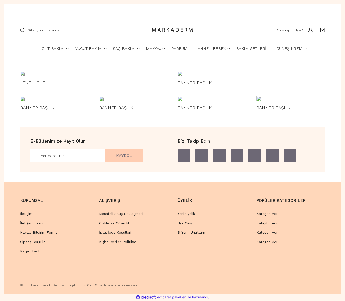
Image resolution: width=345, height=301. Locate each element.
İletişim (26, 214)
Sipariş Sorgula (32, 242)
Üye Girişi (185, 223)
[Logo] (172, 30)
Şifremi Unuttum (191, 232)
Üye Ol (300, 30)
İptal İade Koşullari (115, 232)
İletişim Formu (32, 223)
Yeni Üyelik (186, 214)
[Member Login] (309, 30)
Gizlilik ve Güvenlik (114, 223)
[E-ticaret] (172, 297)
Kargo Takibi (30, 251)
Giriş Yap (283, 30)
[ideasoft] (146, 297)
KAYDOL (124, 155)
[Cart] (321, 30)
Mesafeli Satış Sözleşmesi (121, 214)
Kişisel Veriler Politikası (118, 242)
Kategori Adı (266, 214)
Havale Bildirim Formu (39, 232)
